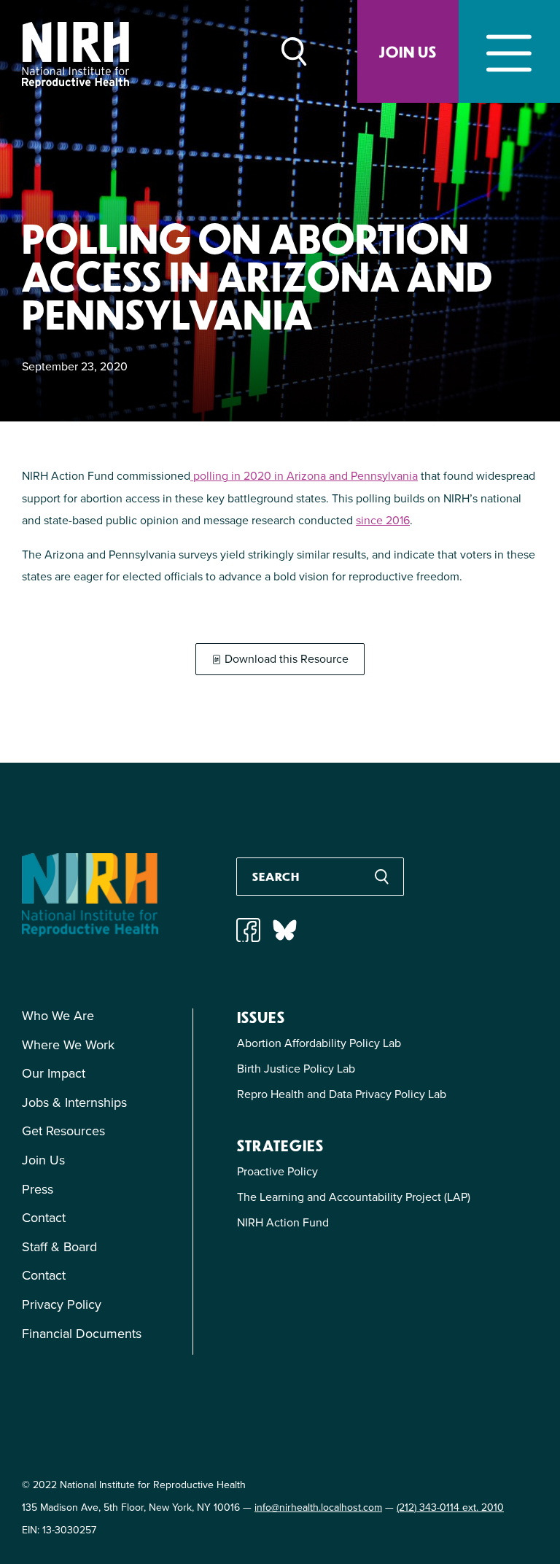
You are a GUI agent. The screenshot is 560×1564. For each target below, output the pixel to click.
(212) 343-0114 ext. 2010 (450, 1507)
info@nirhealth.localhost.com (318, 1507)
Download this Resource (285, 658)
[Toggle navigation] (509, 51)
